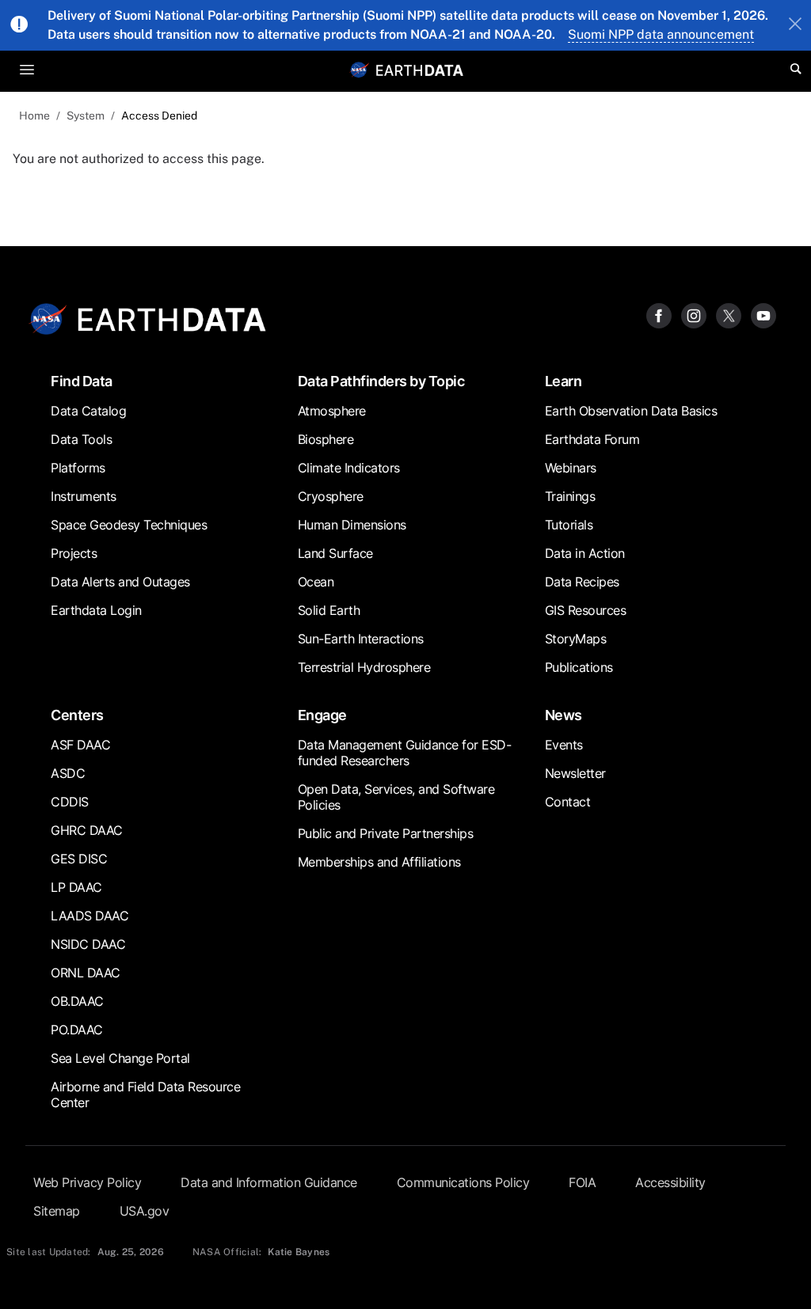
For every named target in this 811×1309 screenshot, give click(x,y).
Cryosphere (331, 496)
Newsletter (575, 773)
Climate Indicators (349, 468)
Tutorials (569, 525)
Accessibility (670, 1182)
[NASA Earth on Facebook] (659, 314)
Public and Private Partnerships (386, 833)
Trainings (570, 496)
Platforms (78, 468)
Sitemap (56, 1211)
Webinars (570, 468)
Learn (563, 381)
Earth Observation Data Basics (631, 411)
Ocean (316, 582)
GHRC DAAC (87, 830)
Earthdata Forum (592, 439)
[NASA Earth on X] (728, 314)
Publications (579, 667)
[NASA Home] (359, 69)
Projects (74, 553)
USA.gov (144, 1211)
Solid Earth (329, 610)
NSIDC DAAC (88, 944)
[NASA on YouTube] (763, 314)
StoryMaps (576, 639)
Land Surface (335, 553)
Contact (568, 802)
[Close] (795, 25)
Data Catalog (88, 411)
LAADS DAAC (89, 916)
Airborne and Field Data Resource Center (145, 1094)
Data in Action (585, 553)
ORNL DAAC (85, 973)
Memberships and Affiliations (379, 862)
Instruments (83, 496)
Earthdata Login (96, 610)
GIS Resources (585, 610)
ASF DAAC (80, 745)
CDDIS (70, 802)
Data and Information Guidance (269, 1182)
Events (564, 745)
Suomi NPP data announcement (661, 34)
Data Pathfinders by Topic (381, 381)
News (563, 715)
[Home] (419, 69)
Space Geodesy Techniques (129, 525)
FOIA (582, 1182)
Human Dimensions (352, 525)
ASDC (68, 773)
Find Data (81, 381)
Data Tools (81, 439)
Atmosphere (332, 411)
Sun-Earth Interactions (361, 639)
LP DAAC (76, 887)
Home (34, 115)
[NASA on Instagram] (693, 314)
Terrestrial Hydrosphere (364, 667)
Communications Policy (463, 1182)
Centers (77, 715)
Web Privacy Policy (87, 1182)
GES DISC (79, 859)
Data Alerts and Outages (120, 582)
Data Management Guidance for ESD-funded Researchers (405, 752)
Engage (322, 715)
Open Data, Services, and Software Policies (396, 797)
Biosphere (326, 439)
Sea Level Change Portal (120, 1058)
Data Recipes (582, 582)
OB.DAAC (77, 1001)
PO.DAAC (77, 1030)
